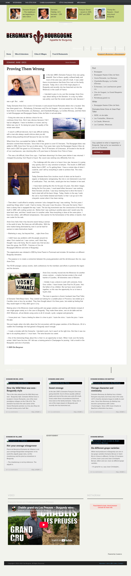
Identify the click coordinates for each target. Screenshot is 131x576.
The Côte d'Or (30, 3)
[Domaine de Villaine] (22, 446)
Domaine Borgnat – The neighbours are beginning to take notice (29, 13)
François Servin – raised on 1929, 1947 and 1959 (85, 12)
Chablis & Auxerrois (47, 3)
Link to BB (109, 563)
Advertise (96, 48)
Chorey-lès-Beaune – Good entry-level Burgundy (113, 13)
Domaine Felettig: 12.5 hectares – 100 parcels (56, 13)
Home (8, 2)
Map (87, 48)
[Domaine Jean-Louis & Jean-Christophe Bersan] (105, 448)
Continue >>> (98, 152)
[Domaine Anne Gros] (56, 388)
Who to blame (108, 48)
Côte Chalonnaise (65, 3)
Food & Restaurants (60, 54)
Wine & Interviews (20, 54)
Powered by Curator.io (115, 554)
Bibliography (77, 48)
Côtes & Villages (39, 54)
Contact (120, 48)
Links (115, 563)
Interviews (16, 3)
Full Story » (36, 412)
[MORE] (65, 23)
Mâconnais (81, 3)
